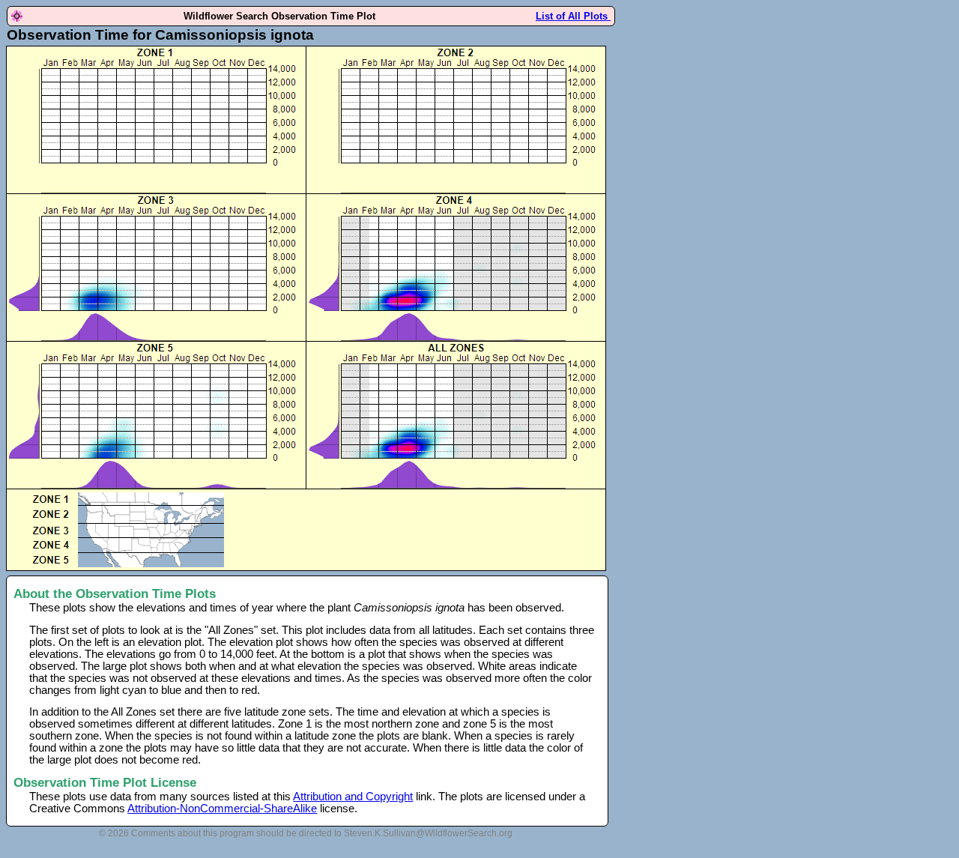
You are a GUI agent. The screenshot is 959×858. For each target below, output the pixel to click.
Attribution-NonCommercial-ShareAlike (222, 809)
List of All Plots (573, 16)
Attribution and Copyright (353, 797)
